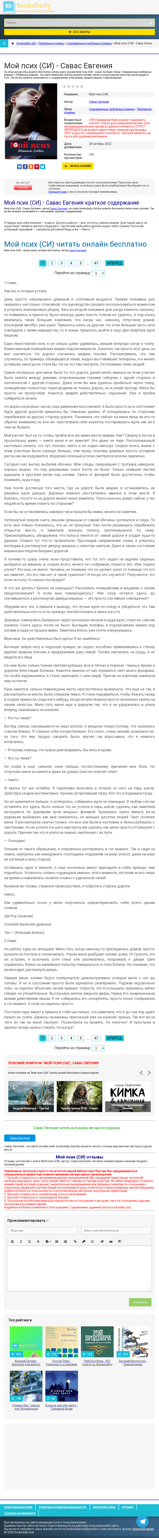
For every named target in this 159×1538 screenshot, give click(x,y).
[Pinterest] (36, 166)
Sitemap (127, 1507)
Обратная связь (104, 1507)
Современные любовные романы (112, 109)
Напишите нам (57, 191)
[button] (12, 1241)
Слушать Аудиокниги (19, 1513)
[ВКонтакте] (19, 166)
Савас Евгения (99, 101)
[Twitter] (42, 166)
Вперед (114, 263)
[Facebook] (25, 166)
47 (96, 263)
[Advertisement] (79, 1456)
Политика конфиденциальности (63, 1507)
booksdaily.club (31, 7)
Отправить (140, 1302)
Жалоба (23, 187)
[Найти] (151, 23)
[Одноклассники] (31, 166)
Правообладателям (18, 1507)
